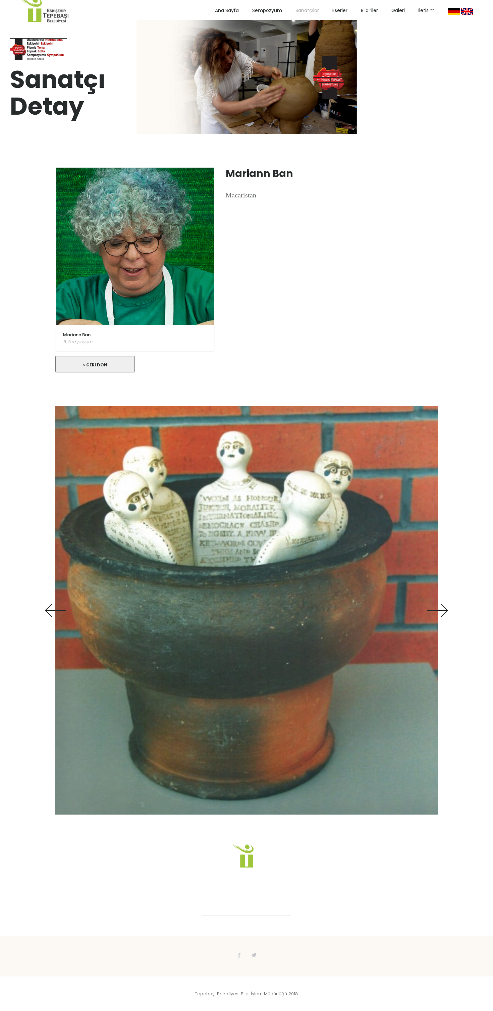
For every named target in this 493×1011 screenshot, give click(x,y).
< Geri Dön (95, 365)
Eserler (339, 10)
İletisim (426, 10)
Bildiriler (369, 10)
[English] (467, 11)
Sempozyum (267, 10)
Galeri (398, 10)
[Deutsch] (454, 11)
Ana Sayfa (227, 10)
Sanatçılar (307, 10)
